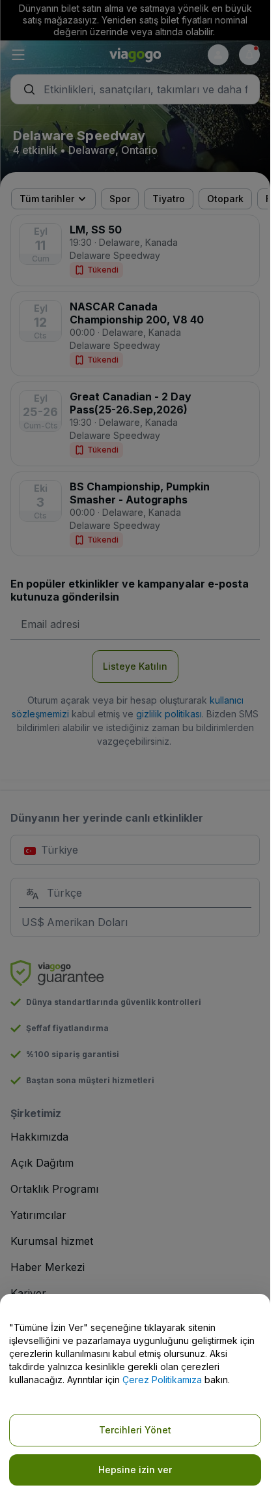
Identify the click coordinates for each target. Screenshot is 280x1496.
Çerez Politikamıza (162, 1379)
